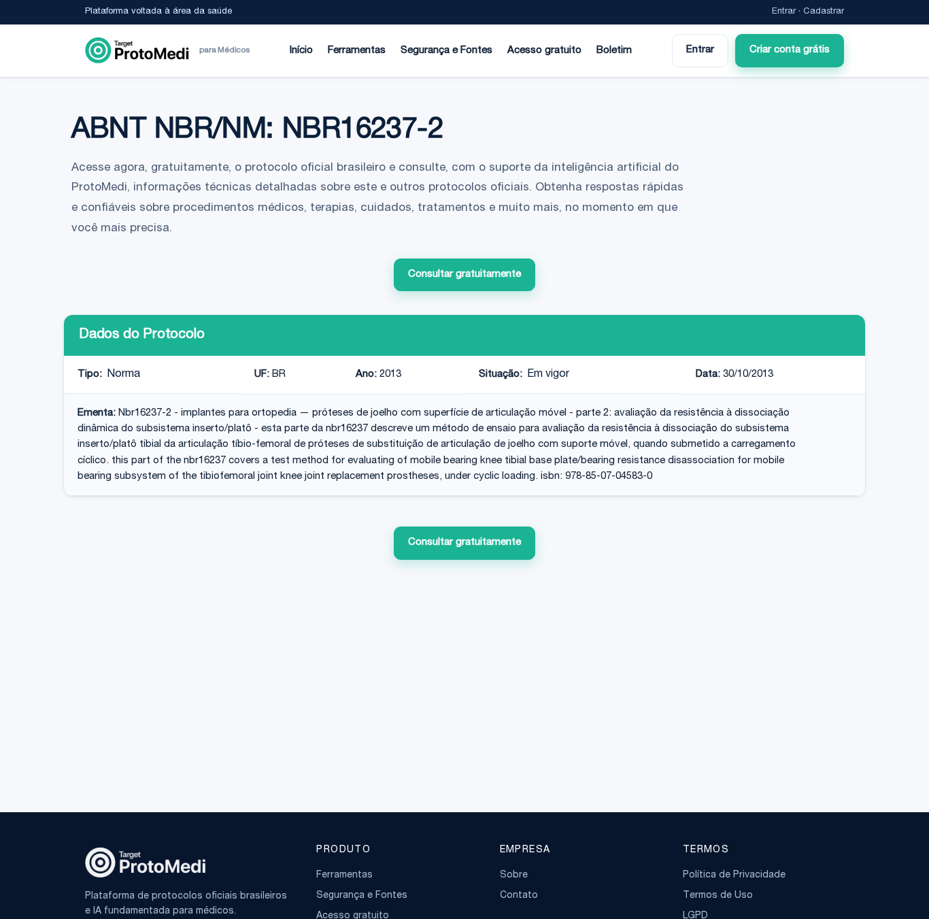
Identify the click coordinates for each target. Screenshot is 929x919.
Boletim (614, 51)
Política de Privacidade (734, 875)
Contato (519, 896)
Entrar (784, 11)
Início (301, 51)
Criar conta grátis (789, 50)
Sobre (514, 875)
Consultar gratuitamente (464, 274)
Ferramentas (357, 51)
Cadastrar (823, 11)
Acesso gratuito (544, 51)
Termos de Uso (718, 896)
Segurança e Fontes (446, 51)
